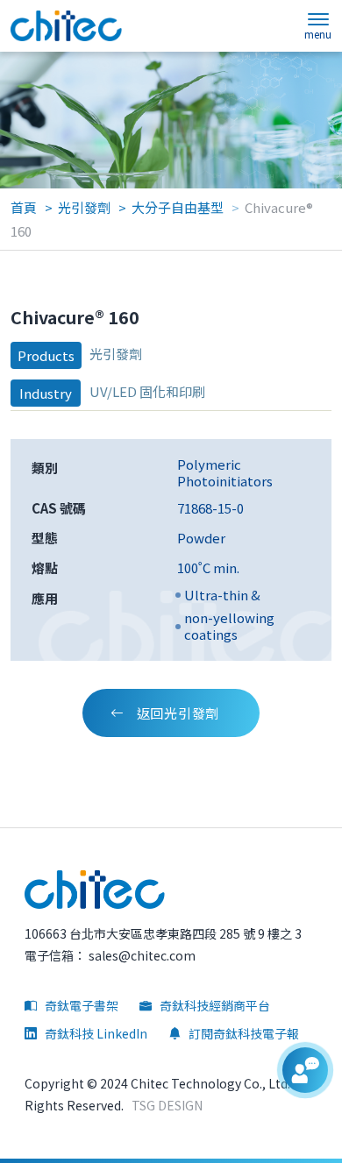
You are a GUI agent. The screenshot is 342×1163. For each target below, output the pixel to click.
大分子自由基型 (178, 207)
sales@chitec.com (141, 955)
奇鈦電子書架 (80, 1005)
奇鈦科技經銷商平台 (213, 1005)
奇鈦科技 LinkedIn (94, 1033)
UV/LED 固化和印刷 (147, 391)
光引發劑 (84, 207)
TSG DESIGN (167, 1105)
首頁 (24, 207)
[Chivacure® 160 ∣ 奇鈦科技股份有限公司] (66, 26)
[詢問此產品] (305, 1070)
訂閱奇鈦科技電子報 (242, 1033)
